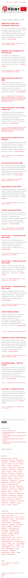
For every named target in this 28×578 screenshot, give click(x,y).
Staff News (24, 2)
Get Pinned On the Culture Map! (12, 163)
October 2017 (13, 488)
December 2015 (4, 501)
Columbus (22, 228)
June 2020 (9, 471)
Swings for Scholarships (6, 71)
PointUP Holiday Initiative (10, 312)
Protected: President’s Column (9, 430)
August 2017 (4, 489)
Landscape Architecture (14, 532)
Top (2, 576)
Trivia (6, 101)
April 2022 (9, 458)
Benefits (12, 515)
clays (23, 130)
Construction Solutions (6, 522)
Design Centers (4, 524)
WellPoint (3, 554)
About (10, 2)
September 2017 (20, 488)
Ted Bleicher (8, 356)
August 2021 (4, 463)
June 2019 (16, 476)
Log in (2, 562)
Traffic (2, 548)
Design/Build (12, 524)
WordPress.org (4, 564)
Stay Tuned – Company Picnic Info (12, 389)
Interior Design (4, 530)
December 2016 (12, 493)
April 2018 (9, 484)
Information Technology (13, 528)
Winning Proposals (11, 554)
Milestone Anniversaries (6, 537)
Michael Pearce (18, 100)
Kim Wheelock (14, 98)
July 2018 (19, 482)
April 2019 (3, 478)
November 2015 (13, 501)
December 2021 (19, 460)
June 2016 (9, 497)
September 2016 (12, 495)
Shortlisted (18, 544)
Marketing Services (15, 128)
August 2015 (12, 502)
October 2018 (21, 480)
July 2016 (3, 497)
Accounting (3, 513)
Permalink (13, 44)
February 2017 (17, 491)
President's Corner (15, 539)
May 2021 (21, 463)
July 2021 (10, 463)
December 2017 (19, 486)
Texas (22, 546)
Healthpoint (9, 526)
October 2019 (13, 475)
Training (17, 548)
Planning (3, 97)
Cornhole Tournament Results (11, 210)
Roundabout (4, 544)
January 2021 (4, 467)
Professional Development (7, 541)
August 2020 (20, 469)
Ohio (14, 537)
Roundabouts (11, 544)
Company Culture (18, 43)
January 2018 (12, 486)
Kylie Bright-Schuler (21, 98)
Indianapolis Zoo (20, 155)
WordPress (12, 573)
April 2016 (20, 497)
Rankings (9, 543)
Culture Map (19, 179)
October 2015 (21, 501)
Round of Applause (21, 543)
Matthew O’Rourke (11, 100)
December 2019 (19, 473)
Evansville (3, 229)
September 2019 (20, 475)
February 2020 (11, 473)
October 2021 (13, 462)
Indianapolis (12, 229)
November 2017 (4, 488)
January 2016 (18, 499)
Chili (24, 253)
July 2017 (10, 489)
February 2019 (17, 478)
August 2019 (4, 476)
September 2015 (5, 502)
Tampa (17, 229)
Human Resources (17, 526)
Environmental (20, 355)
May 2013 (9, 504)
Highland (8, 229)
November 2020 (20, 467)
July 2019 (10, 476)
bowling (20, 130)
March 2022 (15, 458)
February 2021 (17, 465)
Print (19, 2)
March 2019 (9, 478)
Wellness (13, 552)
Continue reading (12, 39)
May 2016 (14, 497)
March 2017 (9, 491)
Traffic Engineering (10, 548)
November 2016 (20, 493)
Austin (18, 228)
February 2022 (4, 460)
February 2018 (4, 486)
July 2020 (3, 471)
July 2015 (19, 502)
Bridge (7, 355)
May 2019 (21, 476)
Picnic (2, 156)
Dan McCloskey (8, 98)
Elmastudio (3, 574)
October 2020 (4, 469)
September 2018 (5, 482)
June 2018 (3, 484)
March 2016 (3, 499)
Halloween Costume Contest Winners (13, 337)
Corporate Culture (16, 522)
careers (3, 44)
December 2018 (4, 480)
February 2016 (11, 499)
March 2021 (9, 465)
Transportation (17, 70)
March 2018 (15, 484)
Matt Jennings (4, 100)
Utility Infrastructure (11, 130)
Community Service (10, 43)
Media (12, 535)
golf (2, 131)
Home (7, 2)
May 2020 (14, 471)
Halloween (3, 356)
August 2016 (20, 495)
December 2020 (12, 467)
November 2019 (4, 475)
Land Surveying (4, 532)
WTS (13, 71)
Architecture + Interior (11, 96)
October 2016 (4, 495)
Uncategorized (12, 550)
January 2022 (12, 460)
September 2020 (12, 469)
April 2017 (3, 491)
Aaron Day (20, 97)
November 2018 (13, 480)
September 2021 (20, 462)
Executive (3, 526)
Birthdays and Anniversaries (7, 517)
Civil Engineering (15, 127)
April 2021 (3, 465)
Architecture (8, 127)
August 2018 (12, 482)
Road (14, 543)
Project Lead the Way (18, 541)
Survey (13, 546)
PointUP (11, 180)
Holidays (19, 331)
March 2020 (3, 473)
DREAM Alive (7, 44)
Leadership (3, 533)
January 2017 (4, 493)
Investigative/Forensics (6, 128)
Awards (7, 515)
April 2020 (20, 471)
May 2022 (3, 458)
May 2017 (21, 489)
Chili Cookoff (9, 202)
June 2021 (16, 463)
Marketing (16, 533)
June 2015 (3, 504)
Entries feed (8, 562)
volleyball (5, 131)
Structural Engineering (10, 97)
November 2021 (4, 462)
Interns (18, 382)
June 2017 (16, 489)
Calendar (15, 2)
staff (23, 544)
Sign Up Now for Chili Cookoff (11, 186)
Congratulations (13, 520)
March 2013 (15, 504)
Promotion (3, 543)
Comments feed (15, 562)
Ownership (19, 537)
